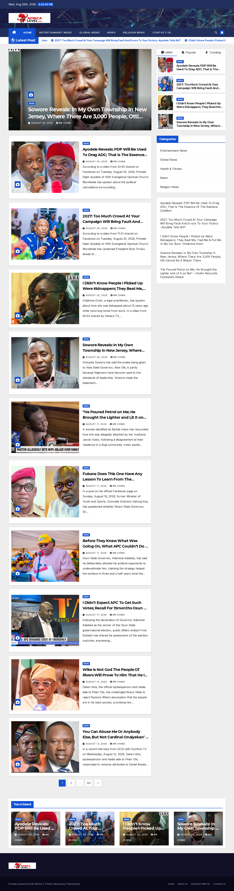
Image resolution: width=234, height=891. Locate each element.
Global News (89, 32)
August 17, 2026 (80, 123)
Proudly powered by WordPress (26, 883)
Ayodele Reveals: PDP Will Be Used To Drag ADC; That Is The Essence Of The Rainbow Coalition (197, 71)
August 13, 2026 (97, 681)
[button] (215, 32)
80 (89, 783)
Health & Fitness (171, 168)
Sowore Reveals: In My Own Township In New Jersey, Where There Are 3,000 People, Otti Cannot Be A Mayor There (198, 127)
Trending (214, 52)
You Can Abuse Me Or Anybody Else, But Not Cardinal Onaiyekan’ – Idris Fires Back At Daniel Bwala (115, 737)
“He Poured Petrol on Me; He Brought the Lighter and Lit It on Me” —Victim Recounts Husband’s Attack (129, 116)
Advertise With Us (200, 883)
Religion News (134, 32)
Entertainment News (55, 32)
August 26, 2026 (97, 161)
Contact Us (161, 32)
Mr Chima (103, 123)
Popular (190, 52)
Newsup (57, 883)
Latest (168, 52)
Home (27, 32)
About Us (183, 883)
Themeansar (73, 883)
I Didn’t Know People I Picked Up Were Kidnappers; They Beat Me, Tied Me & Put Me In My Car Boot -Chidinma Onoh (199, 109)
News (111, 32)
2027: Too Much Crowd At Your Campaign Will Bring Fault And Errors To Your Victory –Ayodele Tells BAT (197, 90)
